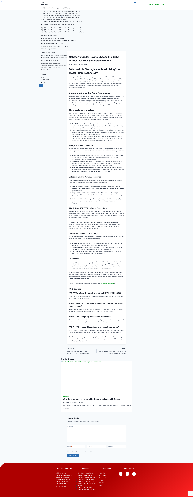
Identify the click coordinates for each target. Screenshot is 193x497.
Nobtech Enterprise (75, 64)
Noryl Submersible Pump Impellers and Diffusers (55, 8)
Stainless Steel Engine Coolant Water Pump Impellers (56, 57)
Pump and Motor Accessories (49, 60)
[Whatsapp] (134, 474)
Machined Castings (46, 70)
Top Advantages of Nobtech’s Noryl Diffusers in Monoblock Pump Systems (112, 351)
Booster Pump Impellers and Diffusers (51, 43)
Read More (67, 408)
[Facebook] (121, 474)
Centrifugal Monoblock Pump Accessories (53, 65)
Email (90, 447)
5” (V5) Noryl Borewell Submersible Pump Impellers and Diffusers (60, 15)
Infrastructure (44, 79)
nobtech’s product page (107, 283)
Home (42, 3)
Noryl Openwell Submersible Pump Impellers (53, 19)
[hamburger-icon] (135, 2)
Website (110, 447)
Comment (70, 426)
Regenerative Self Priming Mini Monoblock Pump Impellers (58, 40)
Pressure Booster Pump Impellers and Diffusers (54, 47)
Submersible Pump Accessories (50, 63)
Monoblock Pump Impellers (48, 35)
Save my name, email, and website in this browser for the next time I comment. (89, 451)
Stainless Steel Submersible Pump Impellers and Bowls (57, 24)
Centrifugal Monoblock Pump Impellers (52, 38)
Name (69, 447)
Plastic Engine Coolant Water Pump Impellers (54, 55)
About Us (43, 77)
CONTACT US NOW (156, 5)
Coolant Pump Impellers (47, 52)
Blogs (42, 82)
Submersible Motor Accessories (50, 68)
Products (44, 5)
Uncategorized (73, 54)
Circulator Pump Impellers (48, 49)
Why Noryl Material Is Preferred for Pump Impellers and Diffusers (91, 399)
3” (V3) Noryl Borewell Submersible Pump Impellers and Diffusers (60, 11)
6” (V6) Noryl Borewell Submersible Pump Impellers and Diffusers (60, 17)
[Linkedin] (127, 474)
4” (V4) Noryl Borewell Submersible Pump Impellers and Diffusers (60, 13)
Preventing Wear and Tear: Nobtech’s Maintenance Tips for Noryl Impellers (78, 351)
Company (43, 74)
